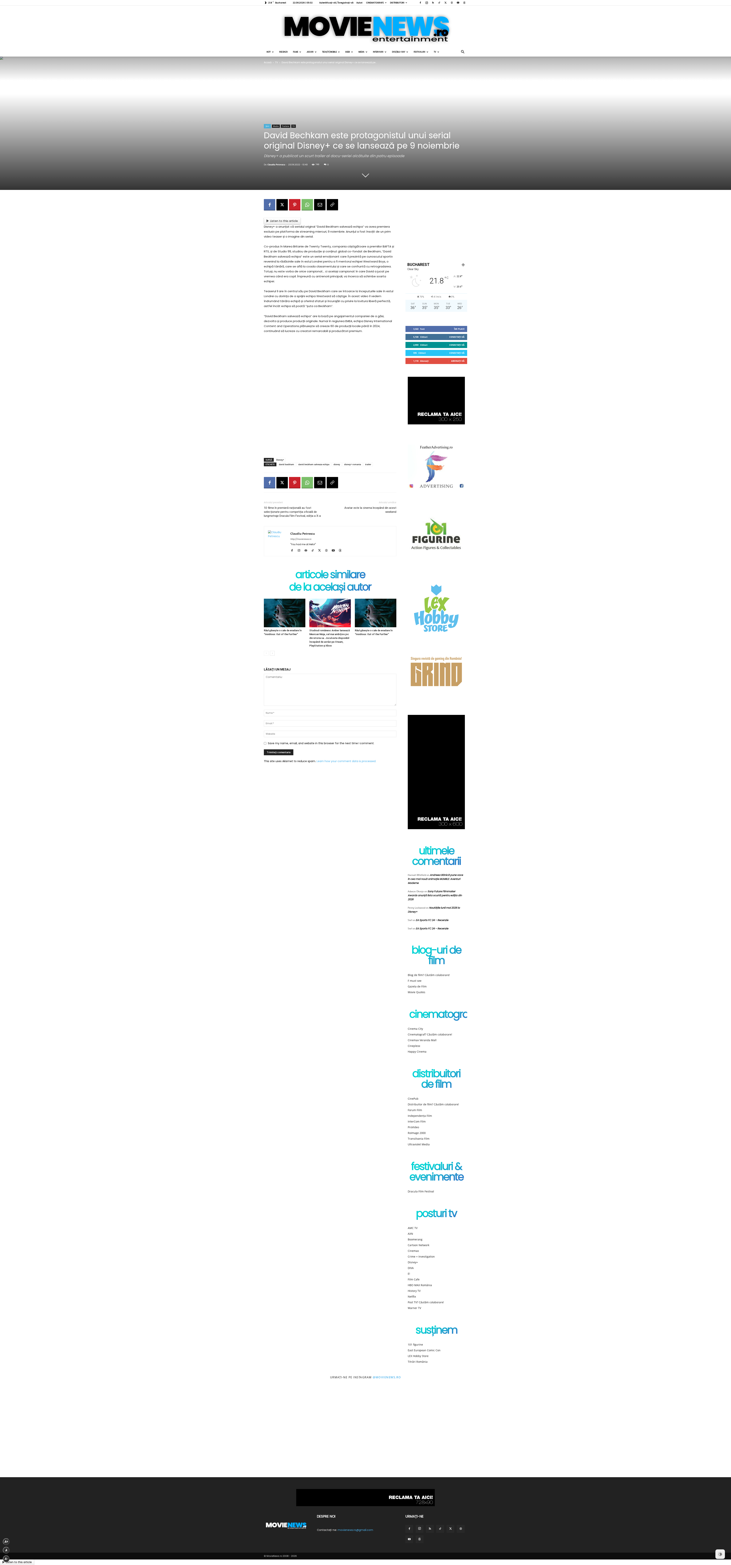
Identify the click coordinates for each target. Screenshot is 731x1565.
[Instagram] (426, 2)
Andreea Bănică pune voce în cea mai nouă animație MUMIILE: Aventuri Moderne (435, 879)
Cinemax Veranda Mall (422, 1040)
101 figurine (415, 1344)
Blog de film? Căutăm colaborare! (429, 975)
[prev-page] (266, 653)
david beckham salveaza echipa (313, 464)
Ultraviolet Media (419, 1144)
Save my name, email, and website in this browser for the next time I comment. (321, 743)
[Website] (452, 2)
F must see (414, 981)
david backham (286, 464)
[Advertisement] (330, 445)
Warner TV (414, 1308)
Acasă (267, 62)
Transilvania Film (418, 1138)
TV (435, 51)
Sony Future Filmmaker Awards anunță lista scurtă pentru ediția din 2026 (435, 895)
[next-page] (272, 653)
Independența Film (420, 1116)
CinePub (413, 1098)
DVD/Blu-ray (398, 51)
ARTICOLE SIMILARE (330, 575)
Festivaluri (419, 51)
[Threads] (464, 2)
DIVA (411, 1268)
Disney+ (280, 459)
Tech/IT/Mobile (329, 51)
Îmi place (459, 328)
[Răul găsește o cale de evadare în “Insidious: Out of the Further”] (284, 613)
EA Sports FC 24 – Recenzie (432, 920)
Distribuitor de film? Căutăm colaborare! (433, 1104)
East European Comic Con (424, 1350)
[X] (445, 2)
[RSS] (433, 2)
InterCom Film (417, 1121)
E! (409, 1273)
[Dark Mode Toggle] (720, 1554)
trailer (368, 464)
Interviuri (378, 51)
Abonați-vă (457, 360)
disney (337, 464)
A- (6, 1559)
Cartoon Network (418, 1245)
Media (361, 51)
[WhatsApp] (307, 204)
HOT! (269, 51)
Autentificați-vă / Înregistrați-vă (336, 2)
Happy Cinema (417, 1051)
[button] (462, 52)
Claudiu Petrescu (276, 164)
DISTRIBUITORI (397, 2)
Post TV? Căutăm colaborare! (426, 1302)
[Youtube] (458, 2)
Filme (295, 51)
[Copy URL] (332, 204)
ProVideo (413, 1127)
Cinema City (415, 1029)
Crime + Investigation (421, 1256)
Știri (267, 126)
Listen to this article (284, 221)
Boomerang (415, 1239)
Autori (359, 2)
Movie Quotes (416, 992)
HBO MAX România (420, 1285)
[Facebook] (420, 2)
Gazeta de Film (417, 986)
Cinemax (413, 1251)
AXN (410, 1233)
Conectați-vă (456, 336)
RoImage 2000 (417, 1133)
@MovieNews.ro (387, 1377)
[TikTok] (439, 2)
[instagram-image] (45, 1431)
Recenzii (283, 51)
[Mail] (307, 550)
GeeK (347, 51)
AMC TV (412, 1228)
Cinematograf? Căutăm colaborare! (430, 1034)
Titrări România (418, 1361)
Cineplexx (414, 1046)
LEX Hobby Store (418, 1356)
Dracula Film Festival (421, 1191)
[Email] (320, 204)
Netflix (412, 1296)
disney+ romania (352, 464)
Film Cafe (414, 1279)
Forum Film (415, 1110)
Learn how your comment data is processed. (346, 761)
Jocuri (310, 51)
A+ (6, 1541)
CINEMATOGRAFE (375, 2)
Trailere (285, 126)
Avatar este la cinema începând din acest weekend (370, 510)
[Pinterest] (294, 204)
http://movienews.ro (300, 539)
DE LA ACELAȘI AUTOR (330, 588)
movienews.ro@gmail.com (355, 1530)
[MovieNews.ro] (365, 26)
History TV (414, 1291)
